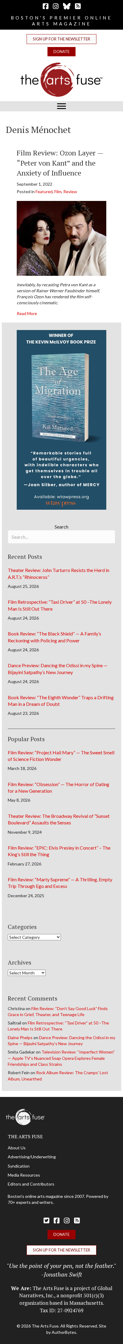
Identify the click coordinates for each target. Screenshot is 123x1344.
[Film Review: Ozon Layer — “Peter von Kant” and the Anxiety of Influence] (61, 237)
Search (61, 526)
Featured (44, 191)
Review (70, 191)
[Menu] (61, 106)
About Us (17, 1147)
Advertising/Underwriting (32, 1156)
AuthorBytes (64, 1332)
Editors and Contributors (31, 1183)
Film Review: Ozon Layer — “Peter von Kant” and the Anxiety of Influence (60, 163)
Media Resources (24, 1174)
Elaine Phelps (20, 1037)
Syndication (19, 1166)
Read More (27, 313)
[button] (61, 39)
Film (57, 191)
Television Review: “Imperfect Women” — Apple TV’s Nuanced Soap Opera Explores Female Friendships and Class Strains (61, 1058)
